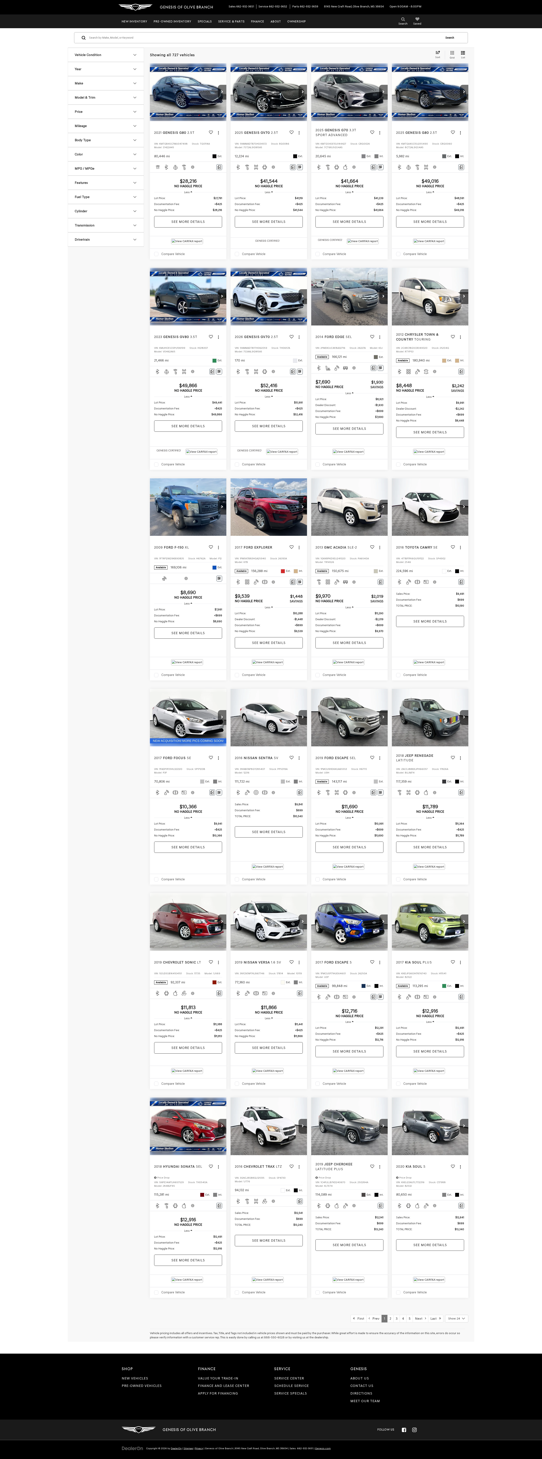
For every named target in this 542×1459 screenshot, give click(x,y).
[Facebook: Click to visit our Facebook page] (404, 1429)
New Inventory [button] (134, 21)
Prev (374, 1319)
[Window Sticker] (300, 167)
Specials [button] (205, 21)
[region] (188, 204)
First (359, 1319)
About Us (359, 1378)
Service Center (289, 1378)
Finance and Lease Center (223, 1386)
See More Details (188, 222)
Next (420, 1319)
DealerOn (176, 1448)
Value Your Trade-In (218, 1378)
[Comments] (219, 167)
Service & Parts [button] (231, 21)
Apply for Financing (218, 1393)
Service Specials (290, 1393)
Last (434, 1319)
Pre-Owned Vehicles (142, 1386)
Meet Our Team (365, 1401)
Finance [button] (257, 21)
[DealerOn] (132, 1448)
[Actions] (218, 132)
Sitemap (188, 1448)
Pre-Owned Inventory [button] (172, 21)
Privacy (199, 1448)
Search (449, 37)
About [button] (276, 21)
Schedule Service (291, 1386)
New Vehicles (135, 1378)
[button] (222, 92)
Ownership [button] (296, 21)
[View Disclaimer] (192, 167)
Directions (361, 1393)
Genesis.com (323, 1448)
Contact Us (361, 1386)
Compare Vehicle (173, 254)
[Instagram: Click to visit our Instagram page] (414, 1429)
